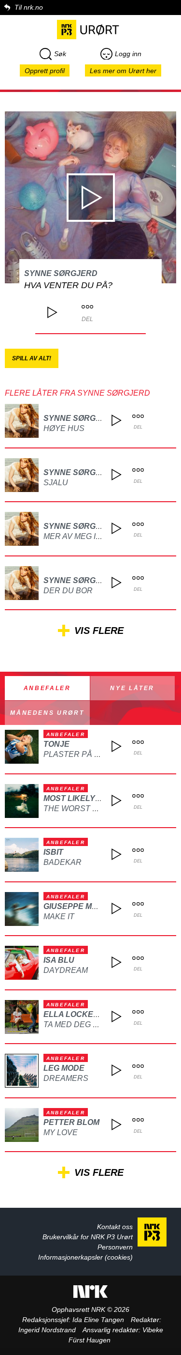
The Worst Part (78, 808)
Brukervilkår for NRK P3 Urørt (87, 1237)
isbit (53, 852)
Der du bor (68, 590)
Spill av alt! (31, 358)
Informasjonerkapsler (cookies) (85, 1257)
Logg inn (128, 54)
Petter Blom (71, 1122)
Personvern (115, 1247)
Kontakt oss (115, 1227)
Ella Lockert (73, 1014)
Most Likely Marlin (85, 798)
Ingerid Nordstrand (47, 1330)
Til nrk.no (28, 7)
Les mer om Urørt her (123, 71)
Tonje (56, 744)
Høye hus (63, 428)
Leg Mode (63, 1068)
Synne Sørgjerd (60, 273)
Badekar (62, 862)
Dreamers (65, 1078)
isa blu (58, 960)
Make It (58, 916)
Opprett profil (45, 71)
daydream (65, 970)
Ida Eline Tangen (98, 1320)
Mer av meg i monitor (88, 536)
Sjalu (55, 482)
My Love (60, 1132)
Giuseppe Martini (80, 906)
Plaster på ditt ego (86, 754)
